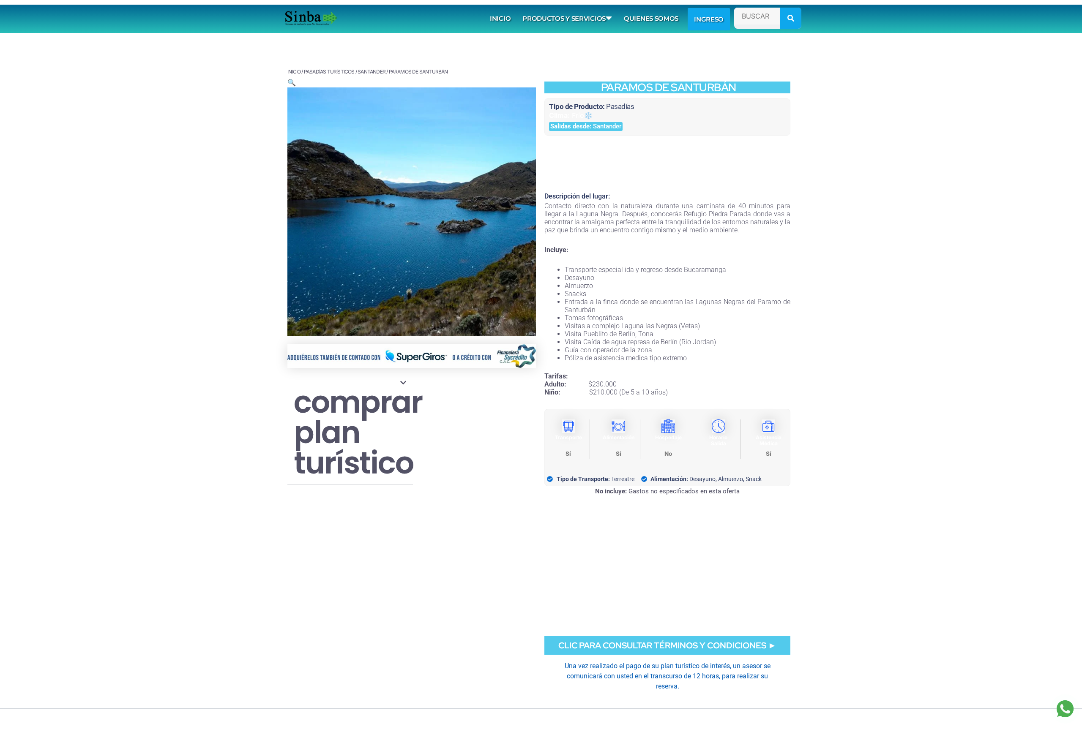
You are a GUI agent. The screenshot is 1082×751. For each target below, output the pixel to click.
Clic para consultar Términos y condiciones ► (667, 645)
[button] (291, 82)
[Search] (790, 18)
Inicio (500, 18)
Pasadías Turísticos (329, 71)
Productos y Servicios (564, 18)
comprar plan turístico (358, 432)
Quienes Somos (651, 18)
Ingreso (709, 19)
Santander (371, 71)
